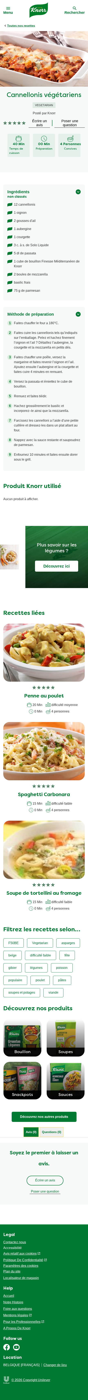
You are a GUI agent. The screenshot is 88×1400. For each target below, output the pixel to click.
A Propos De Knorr (16, 1328)
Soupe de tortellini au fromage (44, 893)
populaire (15, 980)
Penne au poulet (44, 696)
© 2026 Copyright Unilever (30, 1380)
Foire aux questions (17, 1308)
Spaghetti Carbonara (44, 795)
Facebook (6, 1347)
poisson (62, 967)
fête (67, 955)
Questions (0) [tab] (51, 1132)
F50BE (13, 943)
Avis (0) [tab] (31, 1132)
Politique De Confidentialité (23, 1260)
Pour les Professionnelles (22, 1321)
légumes (36, 967)
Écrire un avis (45, 1180)
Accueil (8, 1295)
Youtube (16, 1347)
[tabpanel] (44, 1174)
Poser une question (45, 1191)
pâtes (62, 980)
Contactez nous (14, 1242)
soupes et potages (21, 992)
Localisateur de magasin (21, 1278)
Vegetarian (40, 943)
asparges (68, 943)
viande (53, 992)
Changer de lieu (55, 1365)
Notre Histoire (13, 1302)
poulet (40, 980)
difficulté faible (40, 955)
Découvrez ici (56, 566)
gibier (12, 967)
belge (12, 955)
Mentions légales (15, 1315)
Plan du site (11, 1271)
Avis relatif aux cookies (20, 1253)
